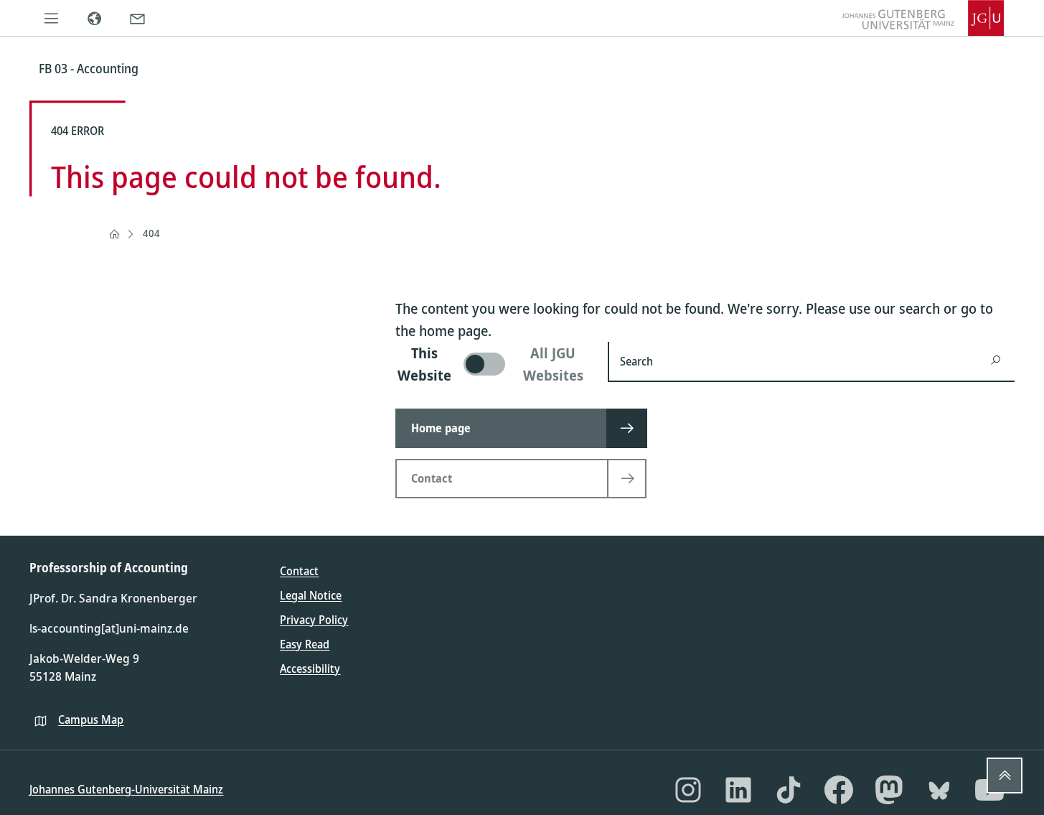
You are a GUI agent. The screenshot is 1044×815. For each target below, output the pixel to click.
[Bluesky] (939, 790)
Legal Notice (311, 595)
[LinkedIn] (738, 790)
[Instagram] (688, 790)
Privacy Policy (314, 620)
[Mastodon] (889, 790)
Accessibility (310, 668)
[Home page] (114, 234)
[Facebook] (838, 790)
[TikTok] (788, 790)
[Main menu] (50, 18)
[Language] (94, 18)
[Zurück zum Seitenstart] (1004, 775)
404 (151, 233)
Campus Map (90, 719)
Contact (299, 571)
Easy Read (304, 644)
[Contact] (137, 18)
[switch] (493, 364)
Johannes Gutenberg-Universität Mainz (126, 789)
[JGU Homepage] (923, 18)
